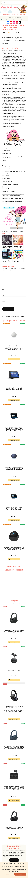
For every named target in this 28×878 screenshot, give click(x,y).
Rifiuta (7, 874)
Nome (3, 289)
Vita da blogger (17, 32)
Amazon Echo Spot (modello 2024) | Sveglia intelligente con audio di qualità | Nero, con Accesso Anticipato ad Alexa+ (14, 548)
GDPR (17, 871)
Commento (4, 273)
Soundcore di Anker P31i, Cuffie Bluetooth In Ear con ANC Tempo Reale (14, 669)
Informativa (14, 860)
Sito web (4, 301)
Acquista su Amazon (14, 359)
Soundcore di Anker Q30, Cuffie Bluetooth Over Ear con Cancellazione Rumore (14, 828)
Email (3, 295)
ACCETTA (20, 874)
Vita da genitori (16, 34)
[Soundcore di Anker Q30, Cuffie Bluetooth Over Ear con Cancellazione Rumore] (14, 816)
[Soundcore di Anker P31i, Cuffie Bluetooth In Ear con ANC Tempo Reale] (14, 657)
